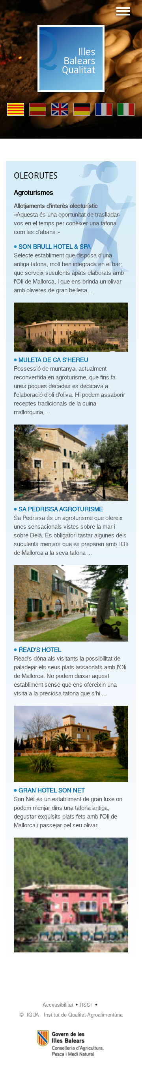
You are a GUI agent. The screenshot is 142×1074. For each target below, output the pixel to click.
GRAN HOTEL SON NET (52, 790)
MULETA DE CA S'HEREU (53, 360)
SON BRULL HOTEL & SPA (55, 246)
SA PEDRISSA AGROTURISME (61, 509)
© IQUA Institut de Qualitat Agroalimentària (71, 1015)
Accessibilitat (58, 1005)
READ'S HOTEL (40, 649)
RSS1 (86, 1005)
